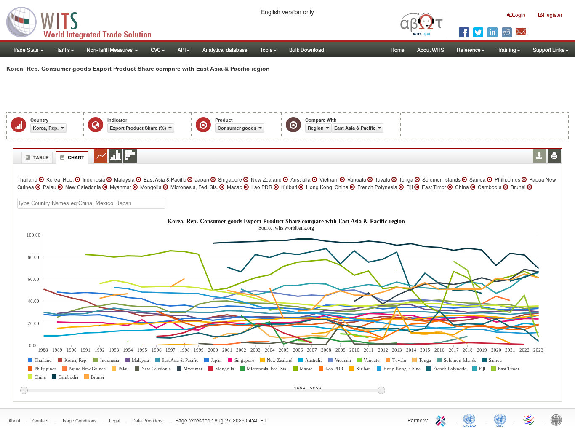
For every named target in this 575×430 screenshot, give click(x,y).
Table (40, 157)
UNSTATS (500, 419)
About (14, 420)
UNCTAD (471, 419)
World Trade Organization (529, 419)
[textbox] (91, 203)
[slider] (202, 391)
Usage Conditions (79, 420)
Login (518, 14)
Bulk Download (306, 49)
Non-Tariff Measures (110, 49)
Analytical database (225, 49)
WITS (84, 21)
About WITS (430, 49)
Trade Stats (26, 49)
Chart (76, 157)
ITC (442, 419)
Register (552, 14)
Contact (40, 420)
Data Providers (147, 420)
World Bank (558, 419)
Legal (114, 420)
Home (398, 49)
